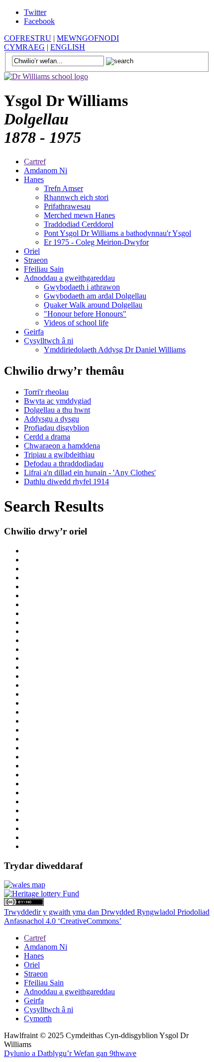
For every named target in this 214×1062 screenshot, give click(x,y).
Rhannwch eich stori (76, 197)
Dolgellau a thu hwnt (57, 410)
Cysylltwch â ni (48, 340)
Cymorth (38, 1018)
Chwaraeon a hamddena (62, 445)
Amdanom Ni (45, 170)
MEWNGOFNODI (88, 38)
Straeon (36, 260)
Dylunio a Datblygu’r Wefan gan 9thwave (70, 1053)
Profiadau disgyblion (56, 428)
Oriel (32, 251)
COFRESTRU (27, 38)
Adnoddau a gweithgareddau (69, 278)
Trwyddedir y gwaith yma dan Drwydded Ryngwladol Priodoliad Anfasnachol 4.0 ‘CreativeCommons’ (107, 916)
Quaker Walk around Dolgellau (93, 305)
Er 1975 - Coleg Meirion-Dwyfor (96, 242)
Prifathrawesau (67, 206)
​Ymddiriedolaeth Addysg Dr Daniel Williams (115, 349)
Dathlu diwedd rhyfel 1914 (66, 481)
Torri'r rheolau (46, 392)
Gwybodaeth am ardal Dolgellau (95, 296)
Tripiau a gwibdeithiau (59, 454)
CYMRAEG (24, 47)
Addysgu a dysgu (51, 419)
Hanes (34, 179)
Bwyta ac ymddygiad (57, 401)
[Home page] (46, 76)
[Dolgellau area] (24, 884)
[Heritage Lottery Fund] (41, 893)
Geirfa (34, 331)
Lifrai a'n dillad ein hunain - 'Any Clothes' (90, 472)
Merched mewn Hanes (79, 215)
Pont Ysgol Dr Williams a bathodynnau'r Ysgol (117, 233)
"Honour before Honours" (85, 314)
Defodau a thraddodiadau (64, 463)
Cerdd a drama (47, 436)
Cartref (35, 161)
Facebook (39, 21)
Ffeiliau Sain (44, 269)
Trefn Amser (63, 188)
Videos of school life (76, 323)
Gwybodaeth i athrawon (82, 287)
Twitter (35, 12)
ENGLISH (67, 47)
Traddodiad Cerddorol (78, 224)
